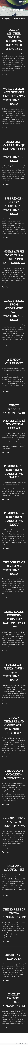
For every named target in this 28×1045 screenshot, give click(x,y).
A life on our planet (14, 361)
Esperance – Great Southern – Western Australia (14, 206)
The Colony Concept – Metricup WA (14, 774)
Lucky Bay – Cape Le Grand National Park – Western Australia (14, 151)
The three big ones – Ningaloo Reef (14, 913)
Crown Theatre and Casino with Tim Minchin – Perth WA (14, 725)
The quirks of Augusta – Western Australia (14, 568)
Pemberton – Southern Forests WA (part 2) (14, 471)
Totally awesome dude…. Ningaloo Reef (14, 1000)
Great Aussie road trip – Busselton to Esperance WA (14, 257)
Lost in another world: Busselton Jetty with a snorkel (14, 39)
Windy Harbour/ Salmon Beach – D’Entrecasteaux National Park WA (14, 416)
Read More (5, 75)
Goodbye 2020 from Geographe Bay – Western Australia (14, 310)
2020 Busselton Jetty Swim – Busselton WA (14, 822)
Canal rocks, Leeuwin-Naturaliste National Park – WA (14, 619)
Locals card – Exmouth (14, 957)
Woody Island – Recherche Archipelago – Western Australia (14, 96)
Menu (23, 2)
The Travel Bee (14, 10)
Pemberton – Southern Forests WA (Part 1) (14, 519)
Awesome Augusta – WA (14, 868)
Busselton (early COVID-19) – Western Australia (14, 672)
